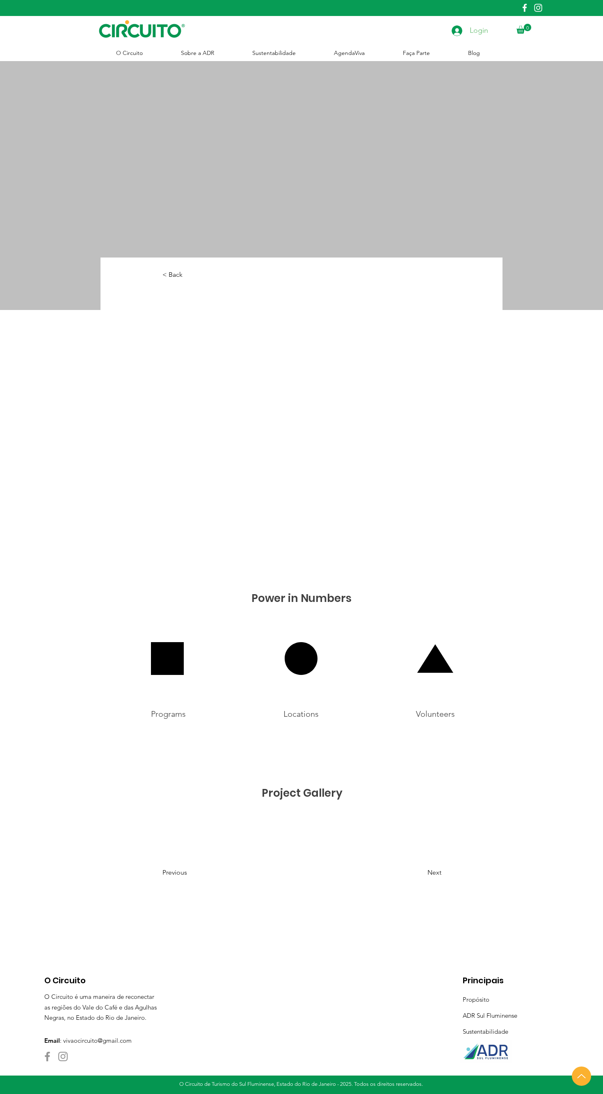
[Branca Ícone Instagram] (538, 7)
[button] (523, 29)
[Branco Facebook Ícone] (524, 7)
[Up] (581, 1076)
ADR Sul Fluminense (490, 1015)
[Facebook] (47, 1056)
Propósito (476, 999)
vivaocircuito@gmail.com (97, 1040)
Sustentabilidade (485, 1031)
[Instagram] (63, 1056)
